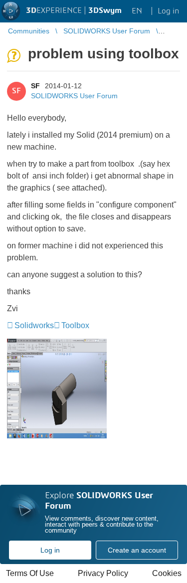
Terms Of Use (30, 573)
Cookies (167, 573)
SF (35, 86)
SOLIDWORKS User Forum (74, 96)
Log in (50, 550)
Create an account (137, 550)
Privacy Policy (103, 573)
